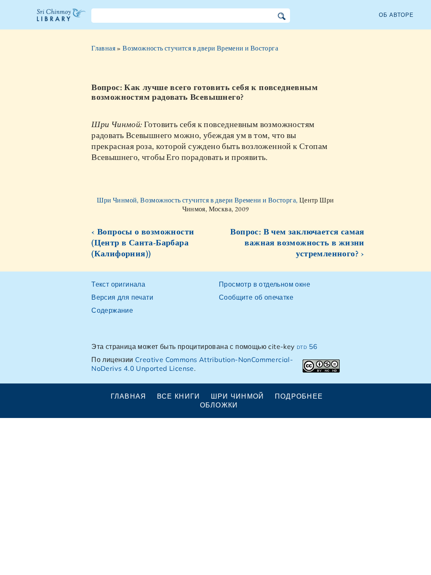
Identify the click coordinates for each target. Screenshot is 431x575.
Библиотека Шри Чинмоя (61, 20)
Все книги (178, 396)
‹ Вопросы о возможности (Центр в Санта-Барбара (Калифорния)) (142, 242)
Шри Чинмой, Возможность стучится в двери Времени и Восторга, (198, 200)
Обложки (219, 405)
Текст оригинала (118, 284)
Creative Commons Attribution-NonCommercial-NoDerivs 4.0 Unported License (192, 364)
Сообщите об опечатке (256, 297)
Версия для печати (122, 297)
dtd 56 (307, 346)
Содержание (112, 310)
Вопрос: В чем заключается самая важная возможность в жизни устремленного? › (297, 242)
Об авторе (396, 14)
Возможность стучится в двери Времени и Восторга (200, 48)
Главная (103, 48)
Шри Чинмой (237, 396)
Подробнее (299, 396)
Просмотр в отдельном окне (264, 284)
